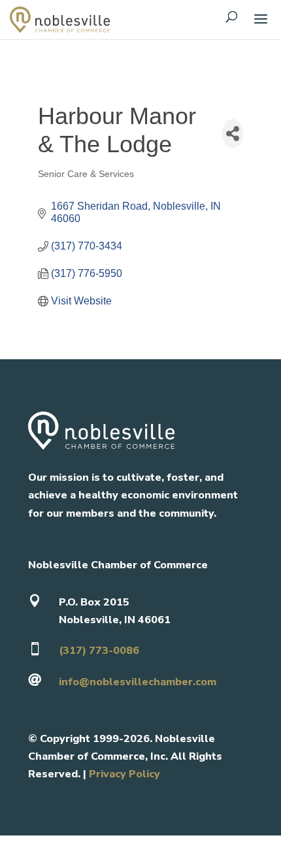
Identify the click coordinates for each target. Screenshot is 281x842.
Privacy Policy (124, 774)
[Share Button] (232, 133)
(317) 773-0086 (99, 650)
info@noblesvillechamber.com (137, 682)
